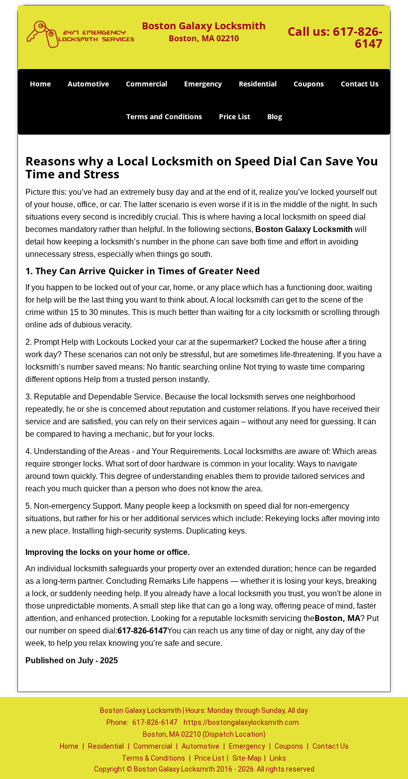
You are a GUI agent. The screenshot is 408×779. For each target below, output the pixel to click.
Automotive (88, 83)
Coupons (309, 83)
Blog (274, 116)
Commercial (146, 83)
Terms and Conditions (164, 116)
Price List (234, 116)
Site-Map (247, 758)
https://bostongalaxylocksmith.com (241, 722)
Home (40, 83)
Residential (258, 83)
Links (278, 758)
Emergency (203, 83)
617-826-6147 (358, 37)
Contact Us (360, 83)
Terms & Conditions (153, 758)
